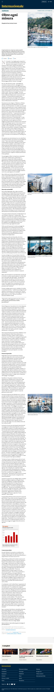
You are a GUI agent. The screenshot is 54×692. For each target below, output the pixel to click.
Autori (20, 678)
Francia (15, 23)
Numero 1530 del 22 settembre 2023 (45, 10)
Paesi (20, 676)
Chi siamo (4, 669)
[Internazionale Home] (6, 666)
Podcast (38, 669)
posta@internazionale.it (11, 629)
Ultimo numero (39, 673)
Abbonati (19, 633)
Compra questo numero (12, 633)
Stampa (10, 58)
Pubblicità (21, 673)
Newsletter (21, 680)
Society (11, 23)
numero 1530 (15, 632)
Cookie (3, 689)
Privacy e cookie (5, 678)
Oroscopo (21, 671)
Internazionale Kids (40, 676)
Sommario (4, 673)
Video (3, 680)
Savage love (39, 671)
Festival (3, 676)
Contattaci (4, 671)
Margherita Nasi (5, 23)
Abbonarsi (44, 1)
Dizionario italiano (23, 669)
